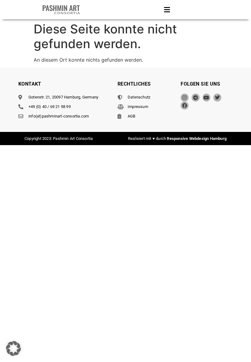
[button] (167, 10)
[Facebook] (185, 106)
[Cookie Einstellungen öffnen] (13, 354)
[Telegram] (196, 98)
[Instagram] (185, 98)
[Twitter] (217, 98)
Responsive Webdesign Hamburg (197, 138)
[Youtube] (207, 98)
